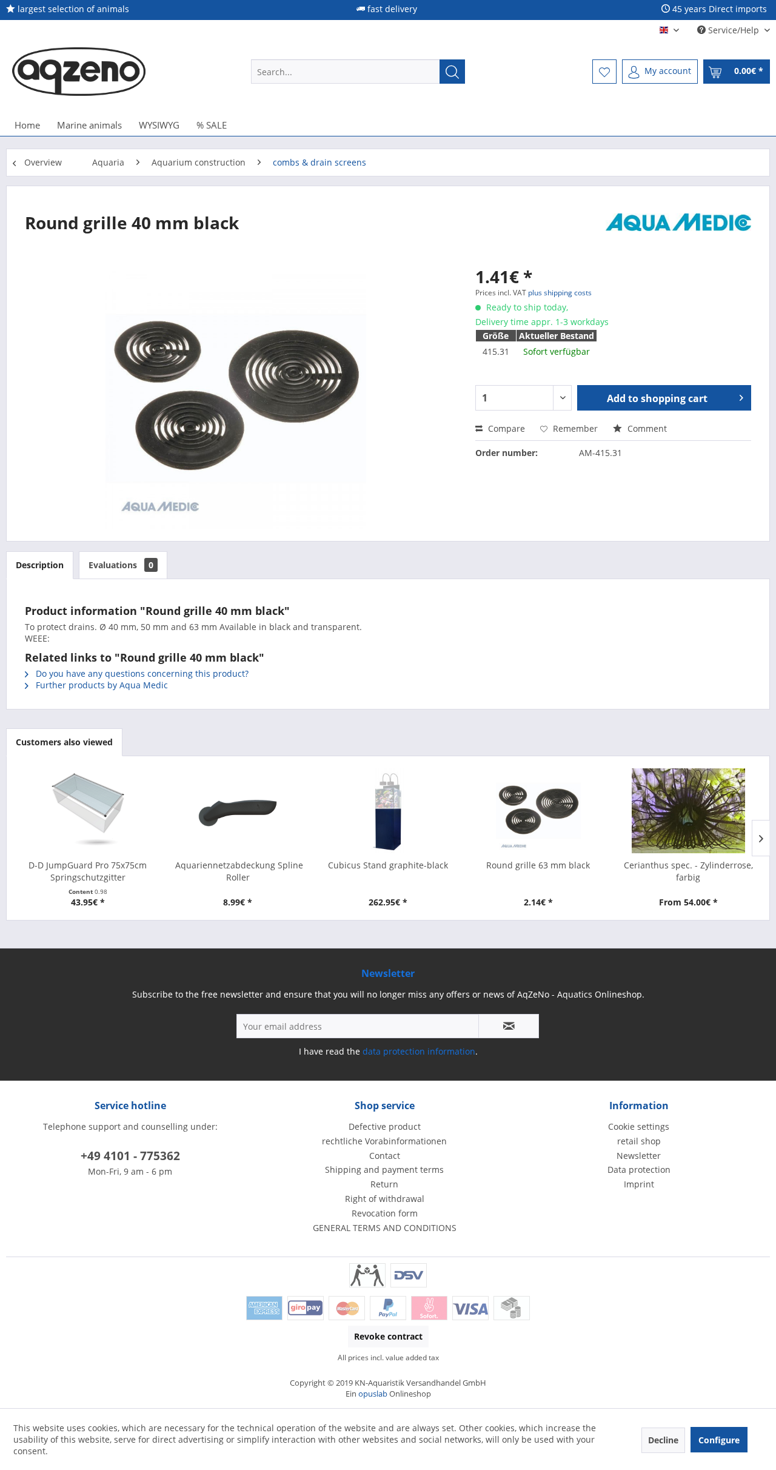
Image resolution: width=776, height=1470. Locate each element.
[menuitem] (358, 71)
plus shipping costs (560, 292)
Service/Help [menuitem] (733, 30)
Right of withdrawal (384, 1198)
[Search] (452, 71)
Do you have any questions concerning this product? (141, 673)
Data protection (639, 1169)
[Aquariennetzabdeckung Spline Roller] (238, 810)
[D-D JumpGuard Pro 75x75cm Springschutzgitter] (88, 810)
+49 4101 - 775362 (130, 1156)
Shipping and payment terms (384, 1169)
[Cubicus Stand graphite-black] (388, 810)
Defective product (385, 1126)
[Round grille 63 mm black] (538, 810)
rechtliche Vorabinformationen (384, 1141)
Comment (646, 428)
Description (40, 565)
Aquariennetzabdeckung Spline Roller (238, 871)
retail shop (639, 1141)
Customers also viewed (64, 742)
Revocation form (385, 1213)
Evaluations (121, 565)
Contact (384, 1155)
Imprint (639, 1184)
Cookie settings (638, 1126)
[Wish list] (604, 71)
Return (384, 1184)
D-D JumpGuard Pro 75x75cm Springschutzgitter (87, 871)
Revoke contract (388, 1336)
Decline (663, 1440)
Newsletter (639, 1155)
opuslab (372, 1393)
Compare (505, 428)
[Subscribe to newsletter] (508, 1026)
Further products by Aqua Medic (100, 685)
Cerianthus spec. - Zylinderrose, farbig (688, 871)
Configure (719, 1440)
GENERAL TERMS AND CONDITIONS (385, 1227)
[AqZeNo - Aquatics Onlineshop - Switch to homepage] (79, 71)
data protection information (419, 1051)
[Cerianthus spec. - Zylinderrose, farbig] (688, 810)
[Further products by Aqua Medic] (678, 234)
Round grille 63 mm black (538, 865)
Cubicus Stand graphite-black (388, 865)
